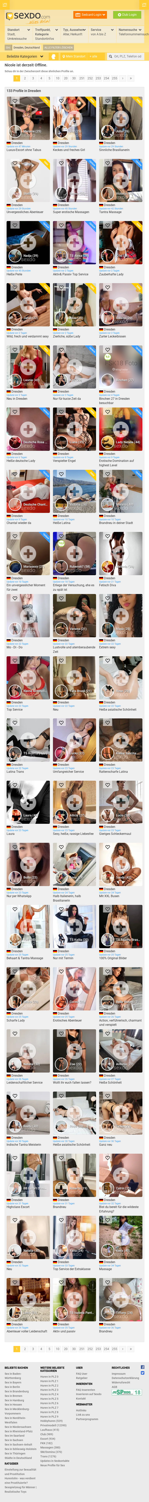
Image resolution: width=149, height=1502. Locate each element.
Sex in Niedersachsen (18, 1426)
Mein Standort (75, 56)
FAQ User (81, 1373)
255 (114, 78)
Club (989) (46, 1434)
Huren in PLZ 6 (49, 1403)
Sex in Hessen (13, 1404)
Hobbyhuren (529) (51, 1420)
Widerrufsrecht (121, 1382)
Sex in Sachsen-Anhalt (18, 1444)
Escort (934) (47, 1438)
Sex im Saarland (14, 1435)
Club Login (129, 14)
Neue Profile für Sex (52, 1465)
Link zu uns (83, 1414)
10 (57, 78)
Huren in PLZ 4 (49, 1394)
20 (66, 78)
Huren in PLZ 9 (49, 1416)
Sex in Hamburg (14, 1400)
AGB (114, 1386)
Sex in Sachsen (14, 1440)
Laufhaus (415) (49, 1429)
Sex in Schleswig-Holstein (20, 1449)
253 (98, 78)
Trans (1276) (48, 1456)
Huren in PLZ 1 (49, 1381)
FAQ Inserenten (85, 1389)
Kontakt (81, 1398)
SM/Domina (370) (51, 1451)
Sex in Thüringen (15, 1453)
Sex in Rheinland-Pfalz (19, 1431)
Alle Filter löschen (58, 47)
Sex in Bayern (13, 1382)
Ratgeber (81, 1378)
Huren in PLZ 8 (49, 1412)
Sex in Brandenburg (17, 1391)
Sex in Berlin (12, 1386)
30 (74, 78)
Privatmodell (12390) (53, 1425)
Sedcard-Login (91, 14)
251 (82, 78)
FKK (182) (46, 1443)
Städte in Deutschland (18, 1458)
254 (106, 78)
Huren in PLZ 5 (49, 1398)
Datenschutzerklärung (125, 1378)
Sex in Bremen (13, 1395)
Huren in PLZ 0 (49, 1376)
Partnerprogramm (87, 1419)
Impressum (119, 1373)
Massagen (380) (50, 1447)
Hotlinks (81, 1410)
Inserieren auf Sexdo (88, 1394)
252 (90, 78)
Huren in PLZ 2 (49, 1385)
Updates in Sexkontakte (54, 1460)
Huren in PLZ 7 (49, 1407)
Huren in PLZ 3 (49, 1389)
